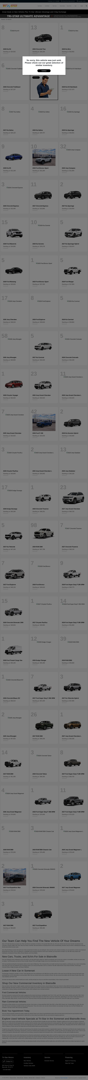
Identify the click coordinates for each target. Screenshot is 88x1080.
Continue (44, 70)
